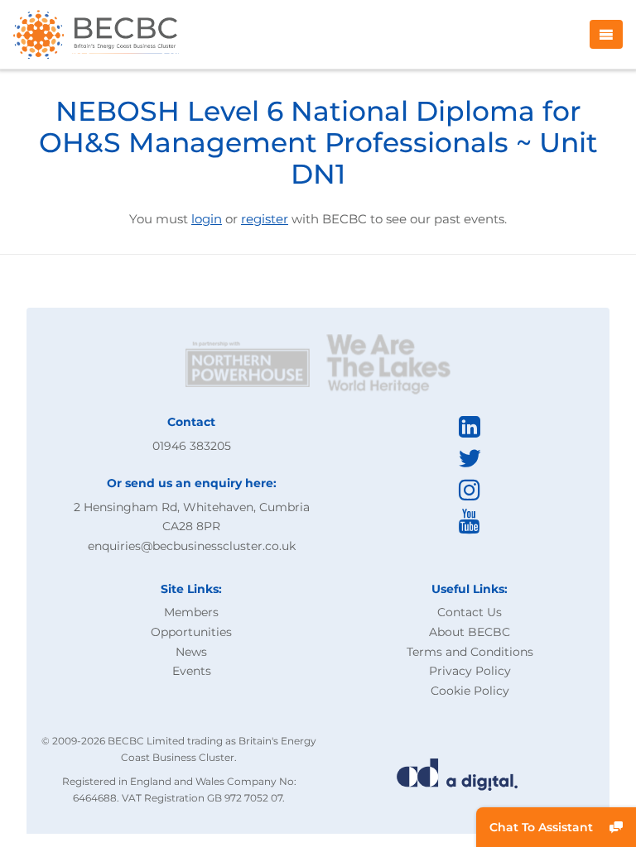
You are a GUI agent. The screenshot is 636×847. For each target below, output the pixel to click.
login (206, 219)
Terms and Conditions (470, 651)
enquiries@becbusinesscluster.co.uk (192, 545)
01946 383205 (191, 445)
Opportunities (191, 631)
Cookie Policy (470, 690)
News (191, 651)
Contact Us (469, 612)
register (264, 219)
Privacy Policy (470, 670)
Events (191, 670)
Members (191, 612)
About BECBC (469, 631)
